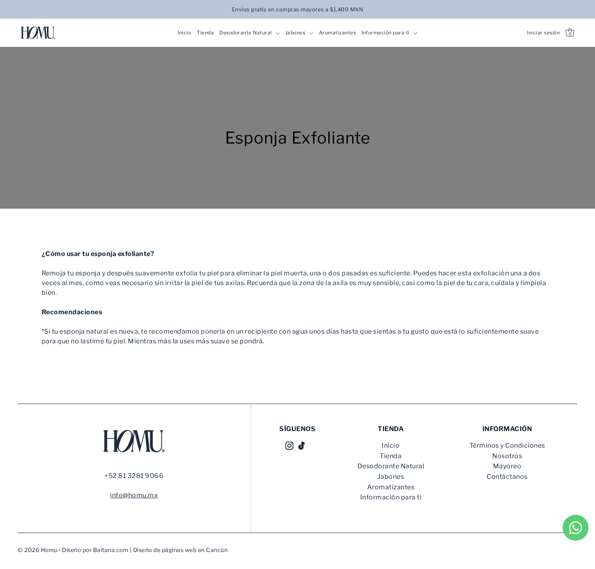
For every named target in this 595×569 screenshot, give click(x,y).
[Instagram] (289, 445)
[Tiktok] (301, 445)
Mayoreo (507, 466)
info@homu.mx (134, 495)
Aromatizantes (391, 487)
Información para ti (391, 497)
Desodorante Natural (391, 466)
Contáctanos (507, 476)
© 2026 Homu (37, 549)
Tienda (391, 456)
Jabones (391, 476)
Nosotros (507, 456)
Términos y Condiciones (507, 445)
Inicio (391, 445)
